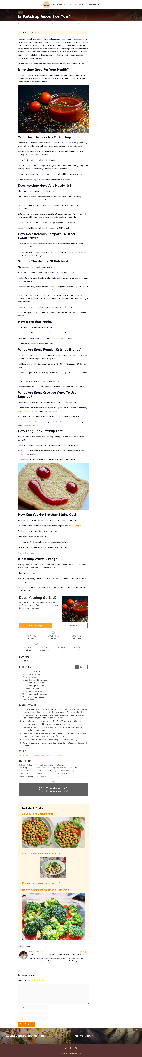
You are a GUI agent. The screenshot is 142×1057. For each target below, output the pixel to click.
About (92, 4)
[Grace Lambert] (23, 959)
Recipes (79, 4)
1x (77, 667)
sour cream (32, 425)
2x (81, 667)
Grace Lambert (36, 951)
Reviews (58, 4)
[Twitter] (83, 951)
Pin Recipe (72, 626)
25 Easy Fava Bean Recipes (37, 813)
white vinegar (75, 525)
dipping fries (23, 411)
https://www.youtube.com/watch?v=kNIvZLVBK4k (41, 755)
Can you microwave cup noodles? (41, 883)
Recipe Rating (24, 980)
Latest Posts (29, 946)
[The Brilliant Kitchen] (47, 4)
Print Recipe (37, 626)
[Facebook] (80, 951)
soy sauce (52, 252)
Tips (70, 4)
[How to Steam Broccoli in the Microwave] (53, 938)
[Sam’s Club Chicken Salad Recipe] (53, 876)
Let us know (51, 791)
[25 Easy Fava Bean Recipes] (53, 846)
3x (85, 667)
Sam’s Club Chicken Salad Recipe (41, 853)
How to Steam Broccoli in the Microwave (45, 889)
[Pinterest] (86, 951)
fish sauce (55, 286)
